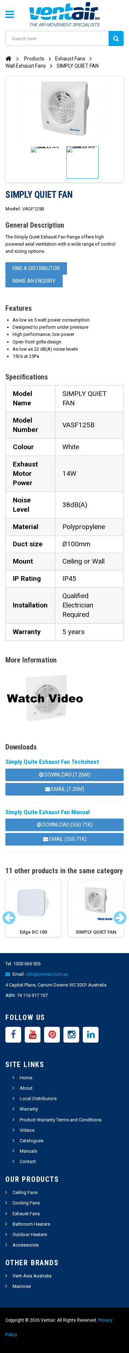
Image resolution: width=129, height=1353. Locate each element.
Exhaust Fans (26, 1213)
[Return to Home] (8, 58)
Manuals (28, 1151)
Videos (27, 1130)
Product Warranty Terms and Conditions (60, 1119)
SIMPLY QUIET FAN (96, 932)
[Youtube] (32, 1035)
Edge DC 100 (33, 932)
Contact (28, 1161)
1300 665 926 (26, 963)
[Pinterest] (52, 1035)
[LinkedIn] (91, 1035)
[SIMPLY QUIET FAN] (46, 162)
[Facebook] (13, 1035)
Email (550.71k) (67, 839)
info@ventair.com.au (47, 974)
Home (26, 1077)
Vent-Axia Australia (32, 1276)
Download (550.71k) (66, 825)
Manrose (22, 1286)
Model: (13, 208)
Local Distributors (38, 1098)
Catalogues (31, 1140)
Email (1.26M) (67, 789)
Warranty (29, 1109)
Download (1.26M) (66, 775)
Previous (9, 918)
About (26, 1088)
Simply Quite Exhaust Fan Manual (47, 812)
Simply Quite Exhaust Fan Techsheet (52, 761)
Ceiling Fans (25, 1192)
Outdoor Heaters (30, 1234)
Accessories (26, 1245)
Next (120, 918)
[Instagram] (71, 1035)
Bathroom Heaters (31, 1224)
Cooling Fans (26, 1203)
